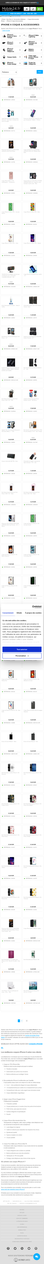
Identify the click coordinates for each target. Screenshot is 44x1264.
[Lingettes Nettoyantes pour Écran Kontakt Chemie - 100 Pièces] (33, 397)
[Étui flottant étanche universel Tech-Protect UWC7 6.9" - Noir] (11, 397)
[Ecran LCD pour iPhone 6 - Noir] (33, 740)
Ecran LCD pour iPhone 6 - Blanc (9, 741)
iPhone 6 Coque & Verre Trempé (12, 36)
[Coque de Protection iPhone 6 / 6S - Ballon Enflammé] (11, 553)
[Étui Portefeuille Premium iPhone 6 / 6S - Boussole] (11, 771)
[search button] (33, 9)
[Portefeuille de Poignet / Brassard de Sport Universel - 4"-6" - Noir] (33, 459)
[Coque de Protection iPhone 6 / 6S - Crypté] (33, 584)
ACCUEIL (22, 1209)
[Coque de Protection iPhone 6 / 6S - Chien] (11, 584)
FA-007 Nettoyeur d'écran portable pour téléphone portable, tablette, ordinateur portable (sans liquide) (10, 369)
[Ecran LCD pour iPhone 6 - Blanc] (11, 740)
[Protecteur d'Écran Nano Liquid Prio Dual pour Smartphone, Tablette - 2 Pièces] (33, 117)
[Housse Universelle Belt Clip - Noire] (11, 459)
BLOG (22, 1233)
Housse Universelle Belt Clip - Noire (10, 461)
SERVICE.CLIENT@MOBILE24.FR (28, 1203)
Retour (4, 19)
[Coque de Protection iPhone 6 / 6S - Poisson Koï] (11, 677)
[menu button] (27, 9)
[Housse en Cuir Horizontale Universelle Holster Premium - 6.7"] (33, 335)
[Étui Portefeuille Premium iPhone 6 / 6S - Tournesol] (33, 896)
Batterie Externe (31, 50)
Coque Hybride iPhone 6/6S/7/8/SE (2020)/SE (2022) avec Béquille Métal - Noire (32, 151)
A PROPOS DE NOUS (22, 1221)
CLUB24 (22, 1224)
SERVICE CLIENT (22, 1215)
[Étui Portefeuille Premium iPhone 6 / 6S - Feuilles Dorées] (11, 802)
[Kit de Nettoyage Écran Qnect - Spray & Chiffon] (11, 304)
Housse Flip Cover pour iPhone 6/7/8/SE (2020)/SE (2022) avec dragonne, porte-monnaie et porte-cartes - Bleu (33, 182)
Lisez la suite (6, 30)
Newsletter (22, 1230)
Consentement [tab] (7, 613)
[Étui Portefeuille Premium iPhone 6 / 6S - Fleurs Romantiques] (33, 802)
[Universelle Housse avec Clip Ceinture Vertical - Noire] (33, 304)
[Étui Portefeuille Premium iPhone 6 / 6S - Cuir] (33, 771)
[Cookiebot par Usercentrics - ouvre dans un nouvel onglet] (32, 606)
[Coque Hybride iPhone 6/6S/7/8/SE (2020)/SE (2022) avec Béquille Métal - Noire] (33, 148)
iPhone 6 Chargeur (10, 43)
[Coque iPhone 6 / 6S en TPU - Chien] (11, 241)
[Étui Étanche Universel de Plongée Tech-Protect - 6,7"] (11, 335)
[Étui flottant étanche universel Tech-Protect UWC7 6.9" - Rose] (33, 491)
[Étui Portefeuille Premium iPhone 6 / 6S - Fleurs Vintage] (33, 833)
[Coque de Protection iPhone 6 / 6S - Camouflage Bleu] (33, 553)
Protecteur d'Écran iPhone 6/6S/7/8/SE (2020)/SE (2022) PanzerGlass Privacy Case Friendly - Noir (10, 930)
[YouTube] (29, 1248)
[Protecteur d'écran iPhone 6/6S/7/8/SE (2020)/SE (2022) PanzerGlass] (11, 148)
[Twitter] (15, 1248)
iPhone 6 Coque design (11, 63)
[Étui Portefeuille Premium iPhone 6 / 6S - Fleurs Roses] (11, 833)
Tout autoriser (22, 649)
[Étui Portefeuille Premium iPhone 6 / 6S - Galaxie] (11, 864)
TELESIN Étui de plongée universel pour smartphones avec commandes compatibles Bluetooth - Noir (11, 276)
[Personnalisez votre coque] (11, 86)
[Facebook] (8, 1248)
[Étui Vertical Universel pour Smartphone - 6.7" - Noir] (33, 366)
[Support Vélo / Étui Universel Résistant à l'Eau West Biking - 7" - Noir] (11, 428)
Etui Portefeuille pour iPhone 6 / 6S (31, 959)
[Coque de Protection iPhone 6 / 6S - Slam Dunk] (11, 709)
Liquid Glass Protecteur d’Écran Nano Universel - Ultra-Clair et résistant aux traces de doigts (10, 120)
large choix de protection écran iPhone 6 (13, 1189)
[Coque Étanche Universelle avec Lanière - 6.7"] (33, 272)
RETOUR (22, 1212)
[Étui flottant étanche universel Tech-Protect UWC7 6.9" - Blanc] (11, 491)
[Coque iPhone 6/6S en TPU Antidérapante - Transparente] (11, 179)
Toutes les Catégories (32, 63)
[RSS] (22, 1248)
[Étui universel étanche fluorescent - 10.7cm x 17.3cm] (33, 989)
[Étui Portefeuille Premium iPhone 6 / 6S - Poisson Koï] (11, 896)
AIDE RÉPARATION (22, 1227)
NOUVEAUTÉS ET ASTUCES (22, 1238)
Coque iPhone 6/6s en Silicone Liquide (32, 928)
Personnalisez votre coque (7, 87)
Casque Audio (11, 57)
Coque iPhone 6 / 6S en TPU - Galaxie (32, 243)
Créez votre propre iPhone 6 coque (33, 57)
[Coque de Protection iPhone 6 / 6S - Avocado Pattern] (33, 522)
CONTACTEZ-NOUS (22, 1236)
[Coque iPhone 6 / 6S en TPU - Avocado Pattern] (11, 210)
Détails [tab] (19, 613)
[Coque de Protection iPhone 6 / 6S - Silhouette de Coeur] (33, 677)
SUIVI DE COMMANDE (22, 1218)
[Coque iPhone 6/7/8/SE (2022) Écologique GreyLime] (33, 709)
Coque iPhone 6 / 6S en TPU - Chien (10, 243)
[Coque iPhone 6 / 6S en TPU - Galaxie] (33, 241)
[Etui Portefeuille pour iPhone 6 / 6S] (33, 958)
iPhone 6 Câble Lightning (34, 36)
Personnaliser (21, 656)
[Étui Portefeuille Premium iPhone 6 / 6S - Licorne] (33, 864)
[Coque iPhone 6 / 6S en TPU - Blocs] (33, 210)
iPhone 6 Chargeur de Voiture (33, 43)
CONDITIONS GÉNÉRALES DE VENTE (22, 1241)
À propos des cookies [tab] (33, 613)
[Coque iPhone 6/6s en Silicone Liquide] (33, 927)
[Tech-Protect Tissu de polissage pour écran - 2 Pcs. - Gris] (11, 989)
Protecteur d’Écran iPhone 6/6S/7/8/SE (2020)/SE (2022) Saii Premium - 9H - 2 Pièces (10, 525)
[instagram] (36, 1248)
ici (38, 2)
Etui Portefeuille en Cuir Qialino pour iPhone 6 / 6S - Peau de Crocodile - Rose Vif (11, 961)
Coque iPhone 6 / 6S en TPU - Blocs (32, 212)
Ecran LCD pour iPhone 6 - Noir (31, 741)
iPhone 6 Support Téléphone (10, 50)
